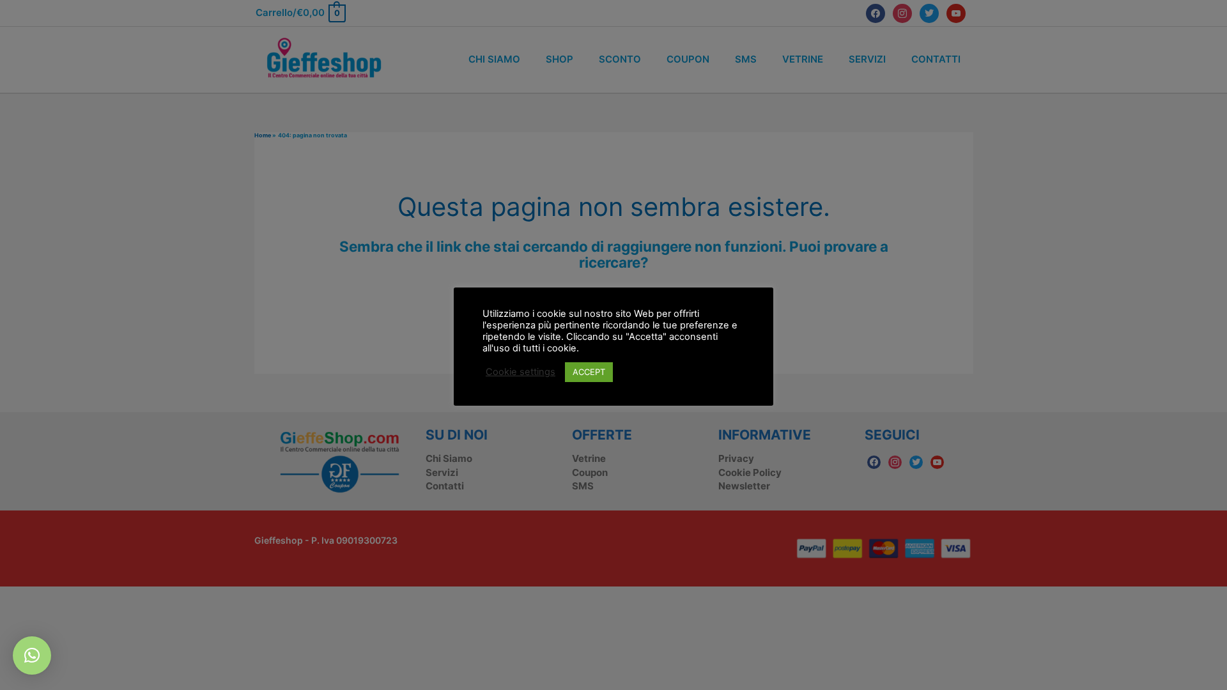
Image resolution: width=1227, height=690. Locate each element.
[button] (32, 655)
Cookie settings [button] (520, 372)
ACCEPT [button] (589, 372)
